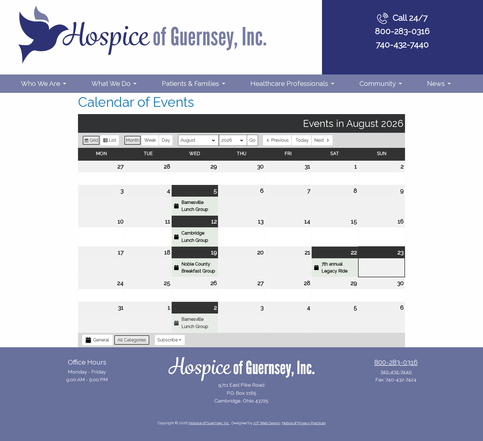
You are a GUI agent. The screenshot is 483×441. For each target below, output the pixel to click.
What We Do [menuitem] (111, 83)
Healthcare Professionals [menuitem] (289, 83)
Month (132, 140)
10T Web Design (266, 423)
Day (166, 140)
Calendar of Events (136, 102)
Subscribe (167, 340)
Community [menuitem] (377, 83)
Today (302, 140)
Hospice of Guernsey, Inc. (209, 423)
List (109, 141)
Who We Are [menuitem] (40, 83)
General (101, 340)
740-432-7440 (402, 44)
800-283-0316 (402, 31)
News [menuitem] (436, 83)
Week (150, 140)
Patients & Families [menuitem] (190, 83)
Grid (91, 141)
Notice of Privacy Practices (304, 423)
